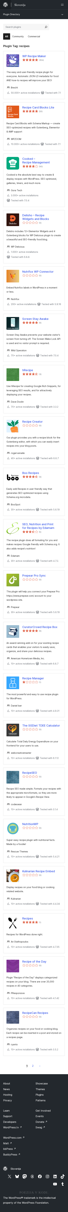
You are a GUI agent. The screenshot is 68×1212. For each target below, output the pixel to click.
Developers (9, 1121)
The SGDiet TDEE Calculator (41, 725)
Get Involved (43, 1110)
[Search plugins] (46, 27)
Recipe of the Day (34, 961)
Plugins (40, 1094)
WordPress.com (14, 1137)
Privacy (7, 1100)
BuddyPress (11, 1154)
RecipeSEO (29, 772)
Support (7, 1116)
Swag (40, 1127)
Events (40, 1116)
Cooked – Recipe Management (36, 160)
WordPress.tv (12, 1127)
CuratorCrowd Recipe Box (39, 627)
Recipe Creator (32, 421)
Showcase (42, 1083)
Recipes (27, 918)
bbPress (9, 1148)
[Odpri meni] (63, 4)
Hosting (7, 1094)
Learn (6, 1110)
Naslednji (40, 1066)
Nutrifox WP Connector (38, 271)
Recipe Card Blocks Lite (38, 107)
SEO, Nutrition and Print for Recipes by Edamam (38, 526)
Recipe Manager (33, 678)
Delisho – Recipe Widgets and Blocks (35, 217)
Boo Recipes (30, 473)
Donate (41, 1121)
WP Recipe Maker (34, 56)
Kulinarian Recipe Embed (38, 871)
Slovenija (16, 1168)
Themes (40, 1089)
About (6, 1083)
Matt (7, 1143)
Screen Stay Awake (35, 318)
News (6, 1089)
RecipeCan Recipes (35, 1012)
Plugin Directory (11, 14)
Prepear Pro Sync (34, 575)
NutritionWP (30, 824)
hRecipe (27, 370)
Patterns (41, 1100)
